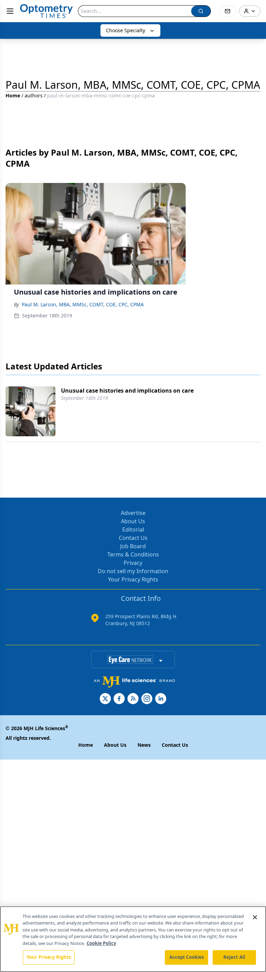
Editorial (133, 529)
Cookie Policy (101, 943)
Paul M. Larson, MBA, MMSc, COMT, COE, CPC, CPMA (83, 304)
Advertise (133, 513)
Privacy (133, 563)
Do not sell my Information (133, 571)
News (144, 745)
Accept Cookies (186, 957)
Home (13, 95)
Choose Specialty (125, 30)
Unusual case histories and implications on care (127, 390)
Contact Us (133, 538)
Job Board (133, 546)
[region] (133, 939)
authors (34, 95)
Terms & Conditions (133, 554)
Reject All (234, 957)
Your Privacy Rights (133, 579)
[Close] (255, 917)
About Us (133, 521)
